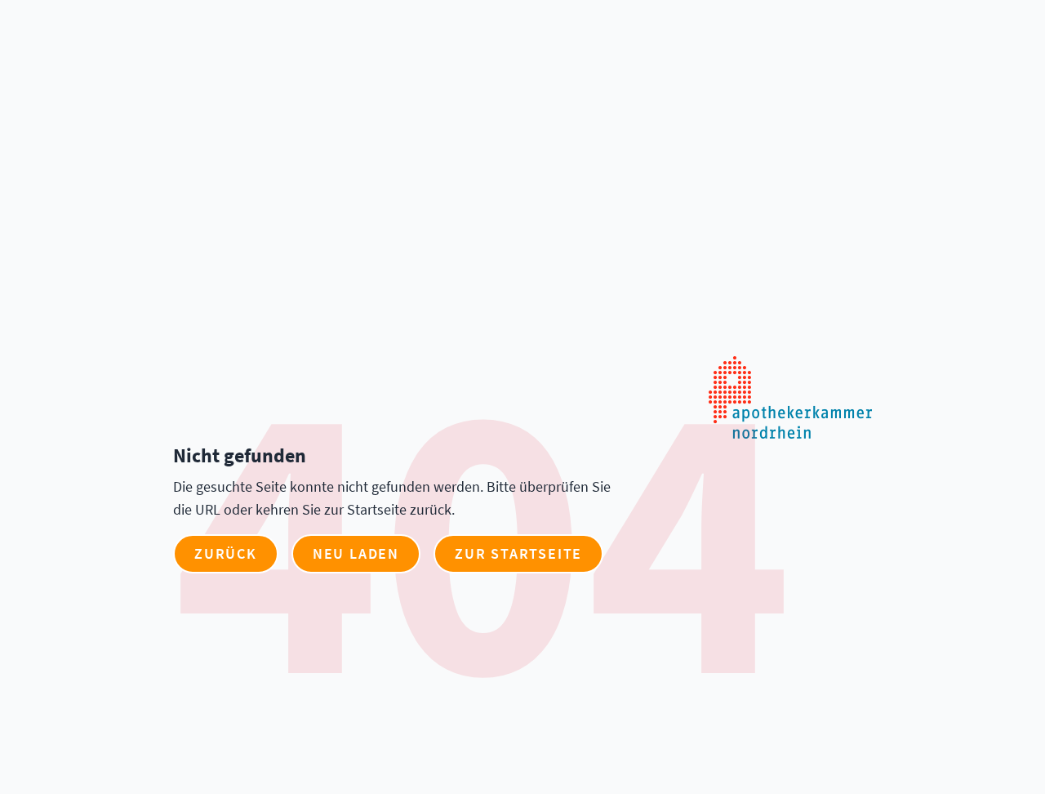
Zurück (225, 553)
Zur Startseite (518, 553)
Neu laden (356, 553)
